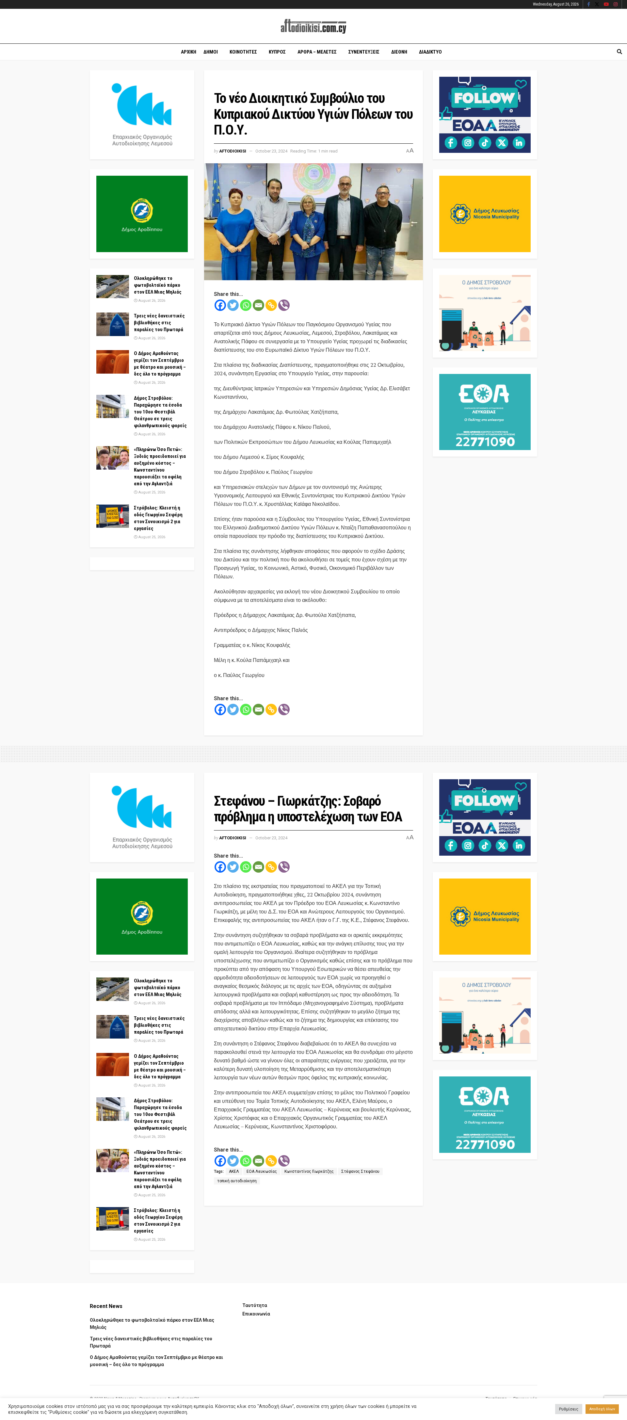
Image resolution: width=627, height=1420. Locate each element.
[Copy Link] (271, 305)
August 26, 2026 (151, 301)
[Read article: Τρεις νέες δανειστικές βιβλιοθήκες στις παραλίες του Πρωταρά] (112, 324)
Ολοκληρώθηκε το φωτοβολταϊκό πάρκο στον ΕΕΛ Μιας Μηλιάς (158, 285)
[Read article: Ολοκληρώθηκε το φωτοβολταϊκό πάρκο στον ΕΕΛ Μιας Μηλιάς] (112, 287)
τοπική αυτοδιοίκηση (237, 1181)
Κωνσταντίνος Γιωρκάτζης (309, 1171)
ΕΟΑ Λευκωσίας (262, 1171)
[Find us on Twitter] (597, 4)
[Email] (258, 305)
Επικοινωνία (256, 1313)
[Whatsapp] (245, 305)
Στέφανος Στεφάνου (360, 1171)
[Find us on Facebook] (588, 4)
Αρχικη (188, 52)
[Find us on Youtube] (606, 4)
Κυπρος (277, 52)
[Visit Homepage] (313, 26)
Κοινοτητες (243, 52)
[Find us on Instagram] (616, 4)
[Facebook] (220, 305)
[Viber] (284, 305)
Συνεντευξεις (363, 52)
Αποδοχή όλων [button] (602, 1409)
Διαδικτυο (430, 52)
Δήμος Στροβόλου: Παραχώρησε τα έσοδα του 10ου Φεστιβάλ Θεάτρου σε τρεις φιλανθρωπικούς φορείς (160, 411)
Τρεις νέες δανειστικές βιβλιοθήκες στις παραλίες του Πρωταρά (159, 322)
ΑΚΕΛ (234, 1171)
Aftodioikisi (232, 151)
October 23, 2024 (271, 151)
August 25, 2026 (151, 492)
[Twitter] (233, 305)
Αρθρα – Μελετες (317, 52)
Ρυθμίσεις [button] (568, 1409)
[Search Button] (619, 52)
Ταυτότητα (254, 1305)
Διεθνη (399, 52)
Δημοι (210, 52)
